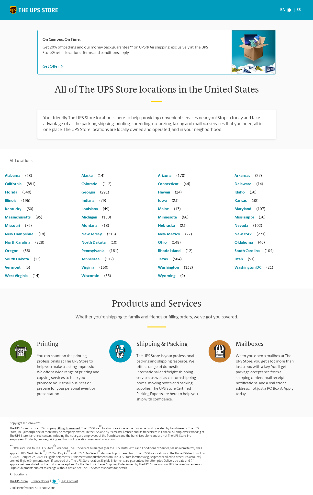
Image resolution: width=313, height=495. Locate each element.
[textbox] (135, 39)
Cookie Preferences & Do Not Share (32, 488)
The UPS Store (19, 481)
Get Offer (51, 67)
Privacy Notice (40, 481)
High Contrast (69, 481)
